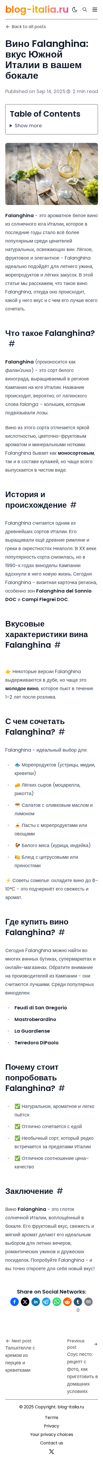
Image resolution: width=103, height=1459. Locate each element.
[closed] (95, 9)
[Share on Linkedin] (35, 1302)
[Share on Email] (88, 1302)
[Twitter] (51, 1451)
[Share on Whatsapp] (57, 1302)
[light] (75, 9)
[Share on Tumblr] (78, 1302)
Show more (28, 125)
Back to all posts (29, 27)
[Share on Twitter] (25, 1302)
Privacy (51, 1426)
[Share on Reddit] (67, 1302)
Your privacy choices (51, 1434)
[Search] (84, 9)
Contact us (51, 1443)
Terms (51, 1417)
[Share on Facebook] (14, 1302)
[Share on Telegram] (46, 1302)
